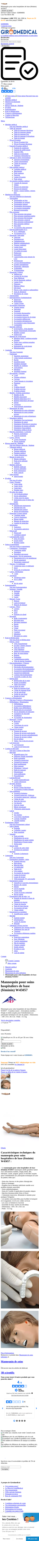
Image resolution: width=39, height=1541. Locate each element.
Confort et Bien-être (12, 115)
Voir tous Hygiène (16, 480)
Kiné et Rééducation (12, 111)
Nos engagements (11, 1490)
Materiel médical (11, 967)
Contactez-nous (6, 26)
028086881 (5, 24)
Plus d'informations (7, 1353)
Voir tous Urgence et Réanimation (21, 700)
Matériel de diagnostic (12, 102)
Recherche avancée (7, 44)
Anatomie (8, 104)
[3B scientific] (9, 1004)
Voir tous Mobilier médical (19, 126)
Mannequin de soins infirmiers (15, 973)
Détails (3, 1148)
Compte (3, 956)
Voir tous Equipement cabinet (20, 824)
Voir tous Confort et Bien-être (20, 750)
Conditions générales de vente (15, 1503)
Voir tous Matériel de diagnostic (20, 196)
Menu (3, 121)
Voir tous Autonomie (17, 857)
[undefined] (32, 1393)
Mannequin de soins (12, 971)
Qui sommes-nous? (11, 1486)
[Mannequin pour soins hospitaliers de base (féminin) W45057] (5, 1079)
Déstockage (10, 117)
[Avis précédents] (2, 1408)
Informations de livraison (13, 1509)
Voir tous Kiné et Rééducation (20, 640)
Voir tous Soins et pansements (20, 546)
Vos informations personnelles (15, 1505)
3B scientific (8, 1372)
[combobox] (11, 42)
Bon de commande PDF (13, 1496)
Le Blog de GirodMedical (14, 1488)
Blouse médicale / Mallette (14, 105)
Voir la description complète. (10, 1020)
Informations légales (12, 1507)
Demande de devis (11, 1494)
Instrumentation (10, 109)
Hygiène (8, 107)
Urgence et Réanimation (13, 113)
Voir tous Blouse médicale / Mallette (22, 445)
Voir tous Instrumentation (18, 587)
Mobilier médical (11, 100)
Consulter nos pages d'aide (14, 1511)
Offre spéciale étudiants (13, 1492)
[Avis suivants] (36, 1408)
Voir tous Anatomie (16, 352)
